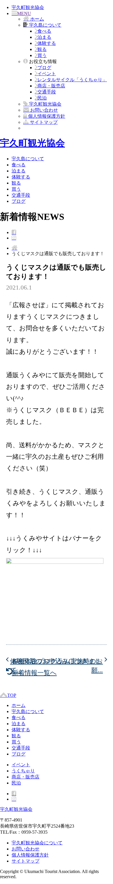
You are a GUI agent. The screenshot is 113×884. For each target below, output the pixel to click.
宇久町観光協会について (37, 842)
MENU (24, 13)
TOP (11, 695)
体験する (46, 43)
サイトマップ (25, 861)
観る (42, 49)
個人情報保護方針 (30, 854)
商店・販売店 (51, 85)
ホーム (18, 705)
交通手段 (46, 91)
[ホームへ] (14, 248)
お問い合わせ (25, 848)
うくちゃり (23, 770)
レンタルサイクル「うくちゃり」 (72, 79)
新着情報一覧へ (34, 672)
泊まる (44, 37)
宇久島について (28, 158)
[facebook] (14, 232)
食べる (44, 31)
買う (42, 55)
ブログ (44, 67)
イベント (46, 73)
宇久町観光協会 (28, 7)
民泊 (42, 97)
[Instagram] (14, 237)
